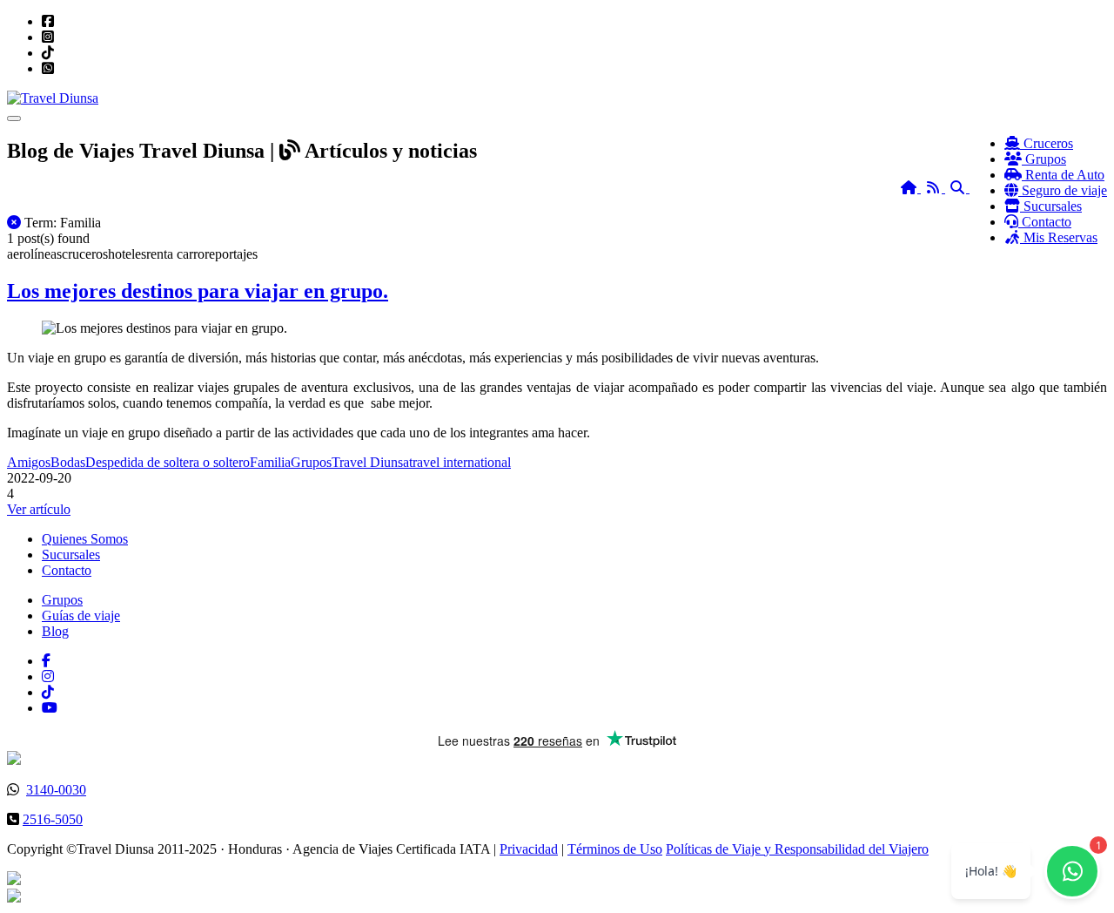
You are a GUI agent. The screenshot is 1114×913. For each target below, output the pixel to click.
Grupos (311, 462)
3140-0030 (56, 789)
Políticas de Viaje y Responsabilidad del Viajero (797, 849)
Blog (55, 631)
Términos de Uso (614, 849)
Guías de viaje (81, 615)
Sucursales (71, 554)
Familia (270, 462)
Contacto (66, 570)
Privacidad (529, 849)
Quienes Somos (85, 538)
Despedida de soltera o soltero (167, 462)
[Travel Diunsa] (52, 98)
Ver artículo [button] (38, 509)
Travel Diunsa (370, 462)
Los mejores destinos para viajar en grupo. (197, 291)
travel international (460, 462)
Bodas (67, 462)
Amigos (28, 462)
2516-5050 (53, 819)
